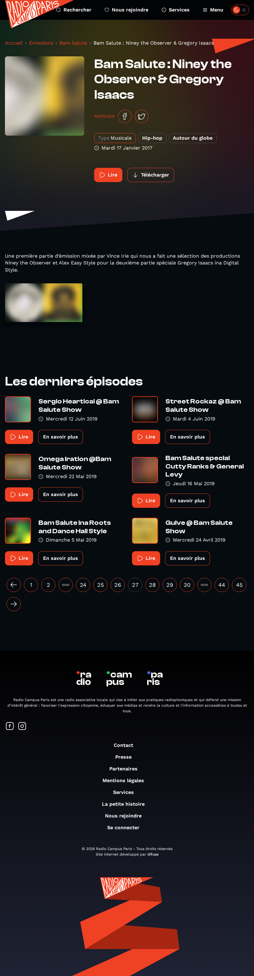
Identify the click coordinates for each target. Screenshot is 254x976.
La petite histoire (123, 804)
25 (100, 585)
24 (83, 585)
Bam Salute (73, 43)
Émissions (41, 43)
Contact (123, 745)
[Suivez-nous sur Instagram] (22, 726)
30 (187, 585)
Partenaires (123, 769)
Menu (216, 10)
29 (169, 585)
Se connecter (123, 827)
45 (239, 585)
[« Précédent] (13, 585)
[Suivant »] (13, 604)
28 (152, 585)
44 (221, 585)
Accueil (14, 43)
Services (179, 10)
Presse (123, 757)
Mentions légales (123, 780)
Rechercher (77, 10)
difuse (153, 854)
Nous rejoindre (130, 10)
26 (117, 585)
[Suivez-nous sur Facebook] (10, 726)
